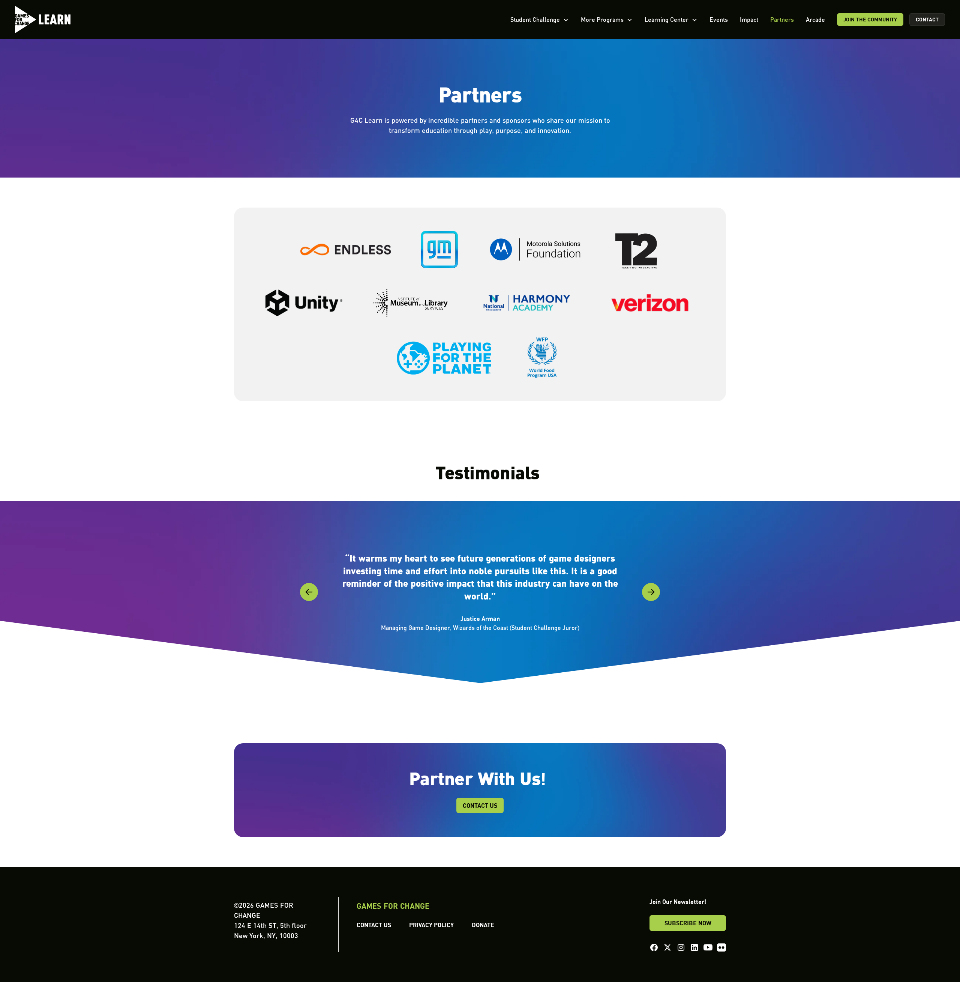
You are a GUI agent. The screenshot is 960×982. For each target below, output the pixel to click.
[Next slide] (651, 592)
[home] (42, 19)
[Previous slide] (309, 592)
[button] (539, 19)
